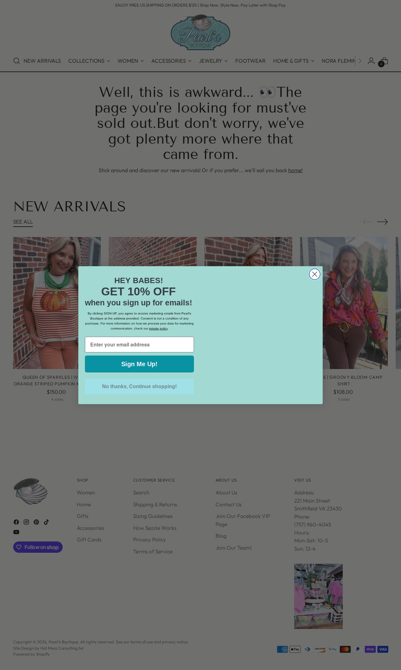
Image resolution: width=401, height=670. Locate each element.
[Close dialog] (314, 261)
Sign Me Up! (139, 364)
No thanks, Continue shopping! (139, 386)
